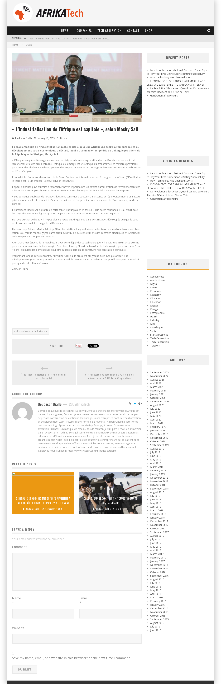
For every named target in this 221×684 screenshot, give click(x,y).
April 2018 (155, 506)
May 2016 (155, 590)
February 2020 (158, 426)
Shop (148, 31)
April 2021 (155, 383)
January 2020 (157, 430)
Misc (152, 323)
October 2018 (158, 485)
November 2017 (159, 524)
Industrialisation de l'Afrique (30, 331)
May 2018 (155, 503)
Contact (133, 31)
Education (155, 302)
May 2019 (155, 459)
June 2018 (155, 499)
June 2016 (155, 586)
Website (18, 628)
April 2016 (155, 593)
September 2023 (159, 372)
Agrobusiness (157, 280)
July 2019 (155, 452)
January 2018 (157, 517)
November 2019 (159, 437)
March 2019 (157, 466)
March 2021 (157, 387)
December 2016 (159, 564)
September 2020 (159, 401)
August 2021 (157, 379)
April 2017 (155, 550)
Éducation (155, 298)
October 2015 (158, 615)
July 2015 (155, 626)
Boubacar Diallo (23, 138)
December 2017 (159, 521)
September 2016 (159, 575)
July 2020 (155, 408)
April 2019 (155, 463)
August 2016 (157, 579)
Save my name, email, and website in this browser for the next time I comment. (71, 658)
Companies (84, 31)
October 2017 (158, 528)
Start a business (159, 334)
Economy (155, 294)
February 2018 (158, 514)
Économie (155, 291)
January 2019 (157, 474)
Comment (19, 547)
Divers (63, 138)
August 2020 (157, 405)
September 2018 (159, 488)
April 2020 (155, 419)
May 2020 (155, 416)
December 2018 (159, 477)
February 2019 (158, 470)
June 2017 (155, 543)
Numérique (156, 327)
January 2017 (157, 561)
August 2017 (157, 535)
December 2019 (159, 434)
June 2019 (155, 455)
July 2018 (155, 495)
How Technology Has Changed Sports (171, 77)
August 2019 (157, 448)
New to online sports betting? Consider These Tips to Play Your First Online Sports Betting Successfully (84, 38)
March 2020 (157, 423)
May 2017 (155, 546)
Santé (153, 331)
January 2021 (157, 394)
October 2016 (158, 572)
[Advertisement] (77, 297)
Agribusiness (157, 276)
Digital (153, 283)
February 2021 (158, 390)
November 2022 (159, 376)
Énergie (154, 305)
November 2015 (159, 612)
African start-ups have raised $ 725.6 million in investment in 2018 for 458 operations (109, 376)
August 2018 (157, 492)
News (65, 31)
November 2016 (159, 568)
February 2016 (158, 601)
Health (153, 316)
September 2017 (159, 532)
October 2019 (158, 441)
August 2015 (157, 623)
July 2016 (155, 583)
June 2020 (155, 412)
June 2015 (155, 630)
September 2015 (159, 619)
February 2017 (158, 557)
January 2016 (157, 604)
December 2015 (159, 608)
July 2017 (155, 539)
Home (15, 44)
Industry (154, 320)
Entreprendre (157, 313)
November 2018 (159, 481)
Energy (154, 309)
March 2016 (157, 597)
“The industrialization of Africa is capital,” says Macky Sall (44, 376)
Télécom (155, 345)
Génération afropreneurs (164, 95)
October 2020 (158, 397)
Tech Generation (109, 31)
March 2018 (157, 510)
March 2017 (157, 554)
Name (16, 600)
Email (83, 600)
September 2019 (159, 445)
